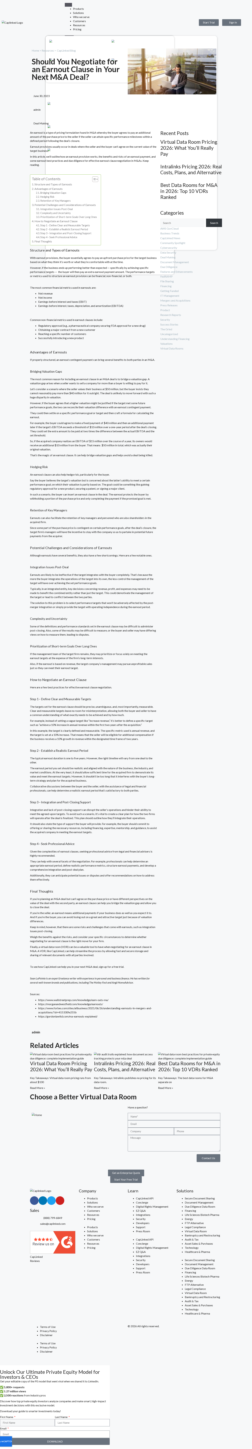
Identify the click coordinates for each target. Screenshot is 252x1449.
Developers (142, 1223)
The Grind (166, 329)
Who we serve (81, 17)
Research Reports (170, 314)
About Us (91, 42)
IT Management (169, 295)
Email (3, 1428)
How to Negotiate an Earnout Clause (55, 221)
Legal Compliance (195, 1227)
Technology (192, 1247)
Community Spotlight (172, 242)
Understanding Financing (175, 338)
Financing (166, 286)
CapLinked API (145, 1198)
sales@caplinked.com (52, 1223)
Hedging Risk (47, 196)
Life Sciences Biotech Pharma (202, 1214)
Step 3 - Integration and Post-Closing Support (65, 233)
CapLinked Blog (66, 50)
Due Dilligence (168, 266)
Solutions (78, 12)
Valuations (166, 343)
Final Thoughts (43, 241)
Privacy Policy (48, 1331)
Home (35, 50)
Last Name (61, 1417)
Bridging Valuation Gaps (53, 192)
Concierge (142, 1202)
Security (165, 319)
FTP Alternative (194, 1223)
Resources (79, 25)
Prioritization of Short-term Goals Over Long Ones (68, 217)
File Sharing (167, 281)
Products (78, 8)
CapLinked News (170, 238)
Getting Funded (169, 290)
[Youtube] (60, 1200)
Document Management (174, 262)
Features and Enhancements (176, 271)
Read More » (37, 1087)
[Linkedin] (43, 1200)
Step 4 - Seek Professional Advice (58, 237)
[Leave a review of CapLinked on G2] (52, 1252)
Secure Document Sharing (200, 1198)
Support (152, 42)
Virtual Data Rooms (171, 348)
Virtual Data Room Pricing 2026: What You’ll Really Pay (188, 148)
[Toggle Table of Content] (93, 179)
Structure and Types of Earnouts (53, 184)
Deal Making (41, 123)
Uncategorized (169, 334)
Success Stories (169, 324)
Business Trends (169, 233)
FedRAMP (166, 276)
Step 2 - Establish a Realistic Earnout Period (64, 229)
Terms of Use (48, 1326)
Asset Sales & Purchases (199, 1243)
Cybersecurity (168, 247)
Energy (189, 1218)
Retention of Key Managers (55, 200)
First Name (7, 1417)
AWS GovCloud (169, 228)
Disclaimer (46, 1335)
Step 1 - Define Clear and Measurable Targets (65, 225)
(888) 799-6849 (52, 1217)
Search (214, 222)
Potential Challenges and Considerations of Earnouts (65, 204)
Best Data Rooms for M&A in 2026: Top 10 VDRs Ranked (189, 191)
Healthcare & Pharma (197, 1251)
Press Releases (169, 305)
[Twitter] (51, 1200)
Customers (79, 21)
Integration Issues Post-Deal (56, 209)
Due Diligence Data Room (200, 1206)
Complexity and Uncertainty (55, 213)
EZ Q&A (141, 1210)
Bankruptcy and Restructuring (202, 1235)
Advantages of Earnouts (48, 188)
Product (165, 310)
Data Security (168, 252)
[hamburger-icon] (68, 5)
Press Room (143, 1231)
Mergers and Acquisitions (175, 300)
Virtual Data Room (196, 1231)
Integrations (143, 1214)
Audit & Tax (192, 1239)
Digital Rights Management (152, 1206)
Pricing (77, 29)
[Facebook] (34, 1200)
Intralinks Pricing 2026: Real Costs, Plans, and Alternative (191, 169)
